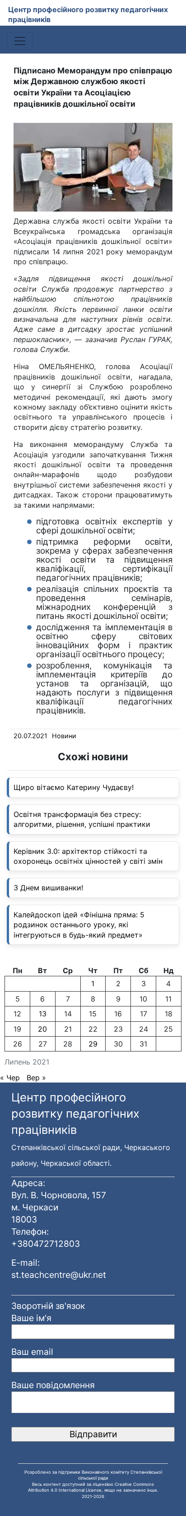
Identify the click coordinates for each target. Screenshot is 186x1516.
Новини (64, 736)
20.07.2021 (30, 736)
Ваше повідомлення (53, 1385)
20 (42, 1028)
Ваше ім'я (31, 1318)
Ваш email (32, 1351)
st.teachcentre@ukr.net (58, 1274)
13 (42, 1013)
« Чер (10, 1077)
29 (93, 1043)
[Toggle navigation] (20, 41)
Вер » (36, 1077)
